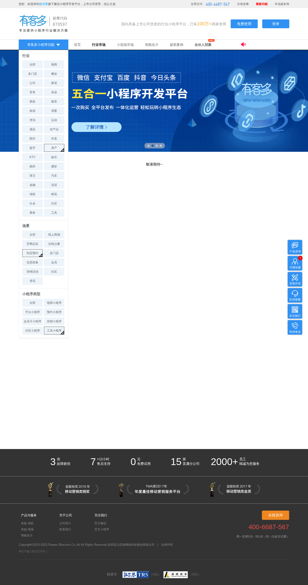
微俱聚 (43, 4)
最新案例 (176, 45)
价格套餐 (243, 4)
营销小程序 (54, 321)
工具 (54, 212)
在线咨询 (275, 515)
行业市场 (99, 45)
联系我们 (65, 529)
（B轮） (195, 574)
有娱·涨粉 (27, 523)
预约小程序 (54, 312)
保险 (32, 194)
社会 (32, 203)
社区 (54, 203)
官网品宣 (32, 244)
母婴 (54, 110)
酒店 (32, 129)
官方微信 (100, 523)
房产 (54, 148)
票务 (32, 212)
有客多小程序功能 (40, 45)
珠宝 (32, 175)
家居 (54, 83)
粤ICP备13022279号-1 (33, 551)
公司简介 (65, 523)
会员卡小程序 (32, 321)
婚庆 (32, 166)
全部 (32, 64)
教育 (54, 101)
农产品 (54, 129)
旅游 (32, 110)
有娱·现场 (27, 529)
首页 (77, 45)
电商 (54, 64)
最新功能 (262, 4)
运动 (54, 120)
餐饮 (54, 73)
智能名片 (152, 45)
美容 (54, 92)
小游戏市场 (125, 45)
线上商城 (54, 234)
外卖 (54, 138)
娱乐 (54, 157)
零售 (32, 92)
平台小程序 (32, 312)
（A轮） (155, 574)
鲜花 (54, 194)
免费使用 (244, 24)
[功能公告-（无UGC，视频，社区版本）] (265, 45)
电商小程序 (54, 302)
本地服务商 (282, 4)
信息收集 (32, 262)
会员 (54, 262)
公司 (32, 83)
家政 (32, 101)
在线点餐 (54, 244)
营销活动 (32, 271)
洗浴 (54, 185)
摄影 (54, 166)
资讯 (32, 120)
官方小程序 (101, 529)
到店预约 (32, 253)
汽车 (54, 175)
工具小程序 (54, 330)
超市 (32, 148)
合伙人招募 (203, 45)
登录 (275, 24)
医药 (32, 138)
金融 (32, 185)
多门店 (32, 73)
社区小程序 (32, 330)
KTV (32, 157)
